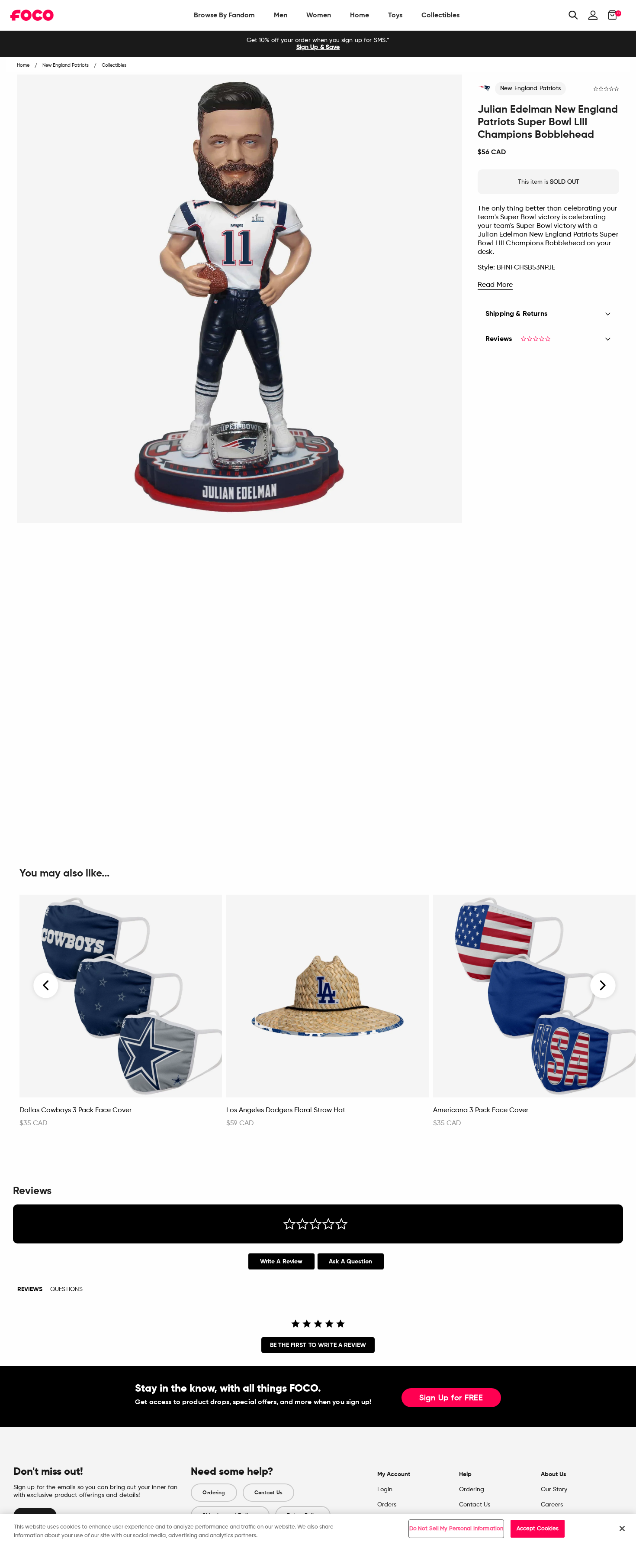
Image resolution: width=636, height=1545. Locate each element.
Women (318, 15)
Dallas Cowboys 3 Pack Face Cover (75, 1110)
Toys (395, 15)
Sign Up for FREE (451, 1398)
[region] (318, 1529)
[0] (610, 15)
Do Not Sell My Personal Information (456, 1529)
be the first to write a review (318, 1345)
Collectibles (440, 15)
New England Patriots (530, 88)
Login (384, 1490)
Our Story (554, 1490)
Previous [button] (46, 986)
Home (359, 15)
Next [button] (602, 986)
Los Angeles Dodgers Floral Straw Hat (285, 1110)
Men (280, 15)
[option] (318, 44)
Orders (386, 1505)
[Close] (622, 1528)
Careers (552, 1505)
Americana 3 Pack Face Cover (480, 1110)
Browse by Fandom (224, 15)
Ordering (213, 1493)
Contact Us (268, 1493)
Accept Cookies (538, 1529)
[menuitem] (224, 15)
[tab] (281, 1261)
